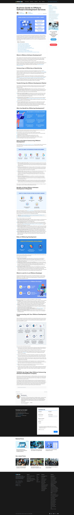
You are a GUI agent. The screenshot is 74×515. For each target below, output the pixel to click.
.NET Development (53, 500)
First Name (40, 411)
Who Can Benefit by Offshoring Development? (24, 46)
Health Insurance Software (44, 484)
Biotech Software (43, 482)
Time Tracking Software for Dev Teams (44, 476)
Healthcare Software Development (25, 4)
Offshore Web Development (54, 487)
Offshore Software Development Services (53, 486)
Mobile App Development (54, 18)
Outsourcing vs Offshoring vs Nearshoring (23, 44)
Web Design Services (53, 504)
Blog (40, 1)
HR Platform (31, 1)
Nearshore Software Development (53, 484)
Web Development (53, 497)
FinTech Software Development (53, 476)
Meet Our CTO (38, 481)
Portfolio (38, 479)
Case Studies (27, 1)
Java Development (53, 480)
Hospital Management (44, 488)
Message (39, 421)
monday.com (24, 352)
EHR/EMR (55, 8)
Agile (51, 507)
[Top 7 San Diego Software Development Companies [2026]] (51, 462)
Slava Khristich (21, 13)
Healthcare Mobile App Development (54, 14)
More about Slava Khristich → (25, 402)
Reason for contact (41, 418)
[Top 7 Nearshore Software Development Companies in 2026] (37, 462)
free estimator (20, 415)
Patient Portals (43, 481)
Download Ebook (53, 44)
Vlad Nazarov (30, 13)
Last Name (50, 411)
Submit (56, 431)
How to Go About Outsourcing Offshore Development (25, 47)
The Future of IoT (29, 477)
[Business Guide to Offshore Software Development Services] (51, 444)
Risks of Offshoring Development (22, 49)
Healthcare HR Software (52, 12)
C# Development (53, 498)
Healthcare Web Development (53, 17)
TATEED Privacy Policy (41, 429)
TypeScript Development (54, 482)
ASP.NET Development (53, 499)
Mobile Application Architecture (31, 478)
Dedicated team (51, 8)
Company (43, 1)
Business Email (40, 414)
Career (37, 480)
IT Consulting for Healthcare (54, 496)
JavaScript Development (54, 481)
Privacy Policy (30, 513)
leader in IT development (30, 210)
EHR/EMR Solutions (43, 487)
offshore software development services (28, 144)
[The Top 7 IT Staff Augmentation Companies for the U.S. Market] (22, 462)
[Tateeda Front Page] (19, 1)
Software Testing (53, 505)
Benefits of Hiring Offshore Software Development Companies (26, 48)
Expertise (36, 1)
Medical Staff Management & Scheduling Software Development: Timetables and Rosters (21, 450)
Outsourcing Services (53, 506)
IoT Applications (43, 489)
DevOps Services (53, 503)
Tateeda (17, 4)
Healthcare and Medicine (52, 11)
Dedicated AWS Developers (54, 489)
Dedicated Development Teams (54, 492)
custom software (43, 71)
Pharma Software (43, 480)
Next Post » (45, 391)
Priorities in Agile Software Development (30, 481)
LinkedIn (31, 402)
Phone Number (50, 414)
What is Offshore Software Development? (23, 43)
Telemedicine (43, 483)
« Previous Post (18, 391)
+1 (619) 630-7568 (20, 414)
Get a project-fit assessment (52, 1)
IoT (49, 18)
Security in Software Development (31, 479)
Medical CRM (43, 490)
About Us (38, 477)
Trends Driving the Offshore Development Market (24, 45)
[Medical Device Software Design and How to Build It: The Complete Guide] (37, 444)
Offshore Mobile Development (54, 488)
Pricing (37, 478)
